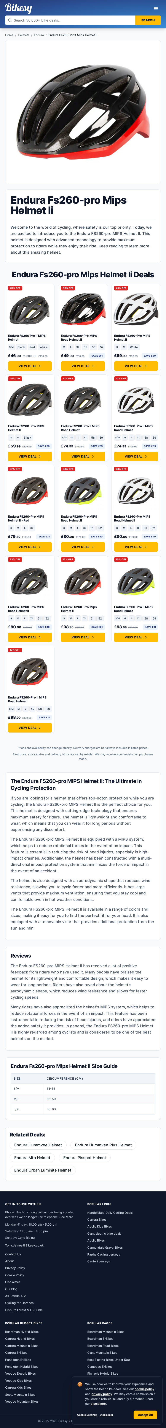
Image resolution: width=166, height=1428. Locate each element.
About (9, 1261)
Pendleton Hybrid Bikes (21, 1366)
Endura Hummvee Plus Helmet (103, 1145)
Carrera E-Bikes (16, 1352)
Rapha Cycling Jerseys (103, 1254)
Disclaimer (106, 1414)
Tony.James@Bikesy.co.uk (24, 1245)
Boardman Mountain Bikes (105, 1331)
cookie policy (144, 1389)
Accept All (145, 1415)
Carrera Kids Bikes (18, 1387)
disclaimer (98, 1403)
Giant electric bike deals (104, 1233)
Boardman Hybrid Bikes (22, 1331)
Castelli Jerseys (98, 1261)
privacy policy (101, 1394)
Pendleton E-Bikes (18, 1359)
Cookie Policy (14, 1275)
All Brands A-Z (15, 1296)
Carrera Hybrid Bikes (20, 1338)
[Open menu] (156, 8)
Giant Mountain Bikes (102, 1352)
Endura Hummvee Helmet (38, 1145)
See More (66, 1217)
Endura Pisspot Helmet (84, 1157)
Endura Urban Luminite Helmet (42, 1170)
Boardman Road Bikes (103, 1345)
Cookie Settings (87, 1414)
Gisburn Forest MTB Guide (24, 1310)
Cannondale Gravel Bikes (105, 1247)
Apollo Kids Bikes (99, 1226)
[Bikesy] (18, 8)
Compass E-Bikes (100, 1366)
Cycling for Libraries (19, 1303)
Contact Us (13, 1254)
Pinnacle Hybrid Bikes (102, 1373)
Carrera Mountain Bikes (21, 1345)
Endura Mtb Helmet (32, 1157)
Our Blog (11, 1289)
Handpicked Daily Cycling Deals (110, 1212)
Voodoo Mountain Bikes (22, 1401)
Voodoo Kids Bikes (18, 1380)
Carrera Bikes (97, 1219)
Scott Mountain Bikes (20, 1394)
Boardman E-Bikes (100, 1338)
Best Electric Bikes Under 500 (108, 1359)
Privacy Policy (15, 1268)
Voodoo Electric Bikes (20, 1373)
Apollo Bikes (96, 1240)
